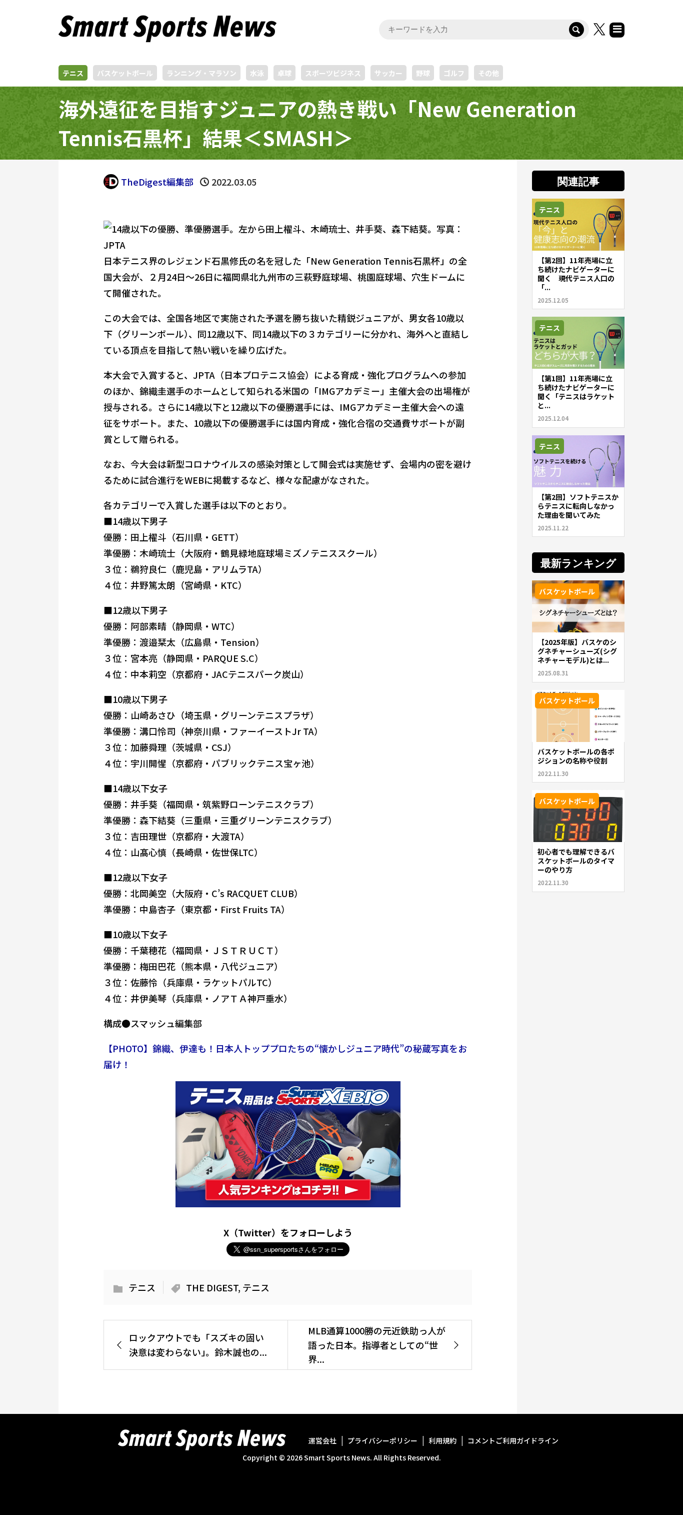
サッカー (388, 73)
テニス (73, 73)
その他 (488, 73)
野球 (423, 73)
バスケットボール (125, 73)
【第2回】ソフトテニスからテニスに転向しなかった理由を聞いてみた (578, 506)
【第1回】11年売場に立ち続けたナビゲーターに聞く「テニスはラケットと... (576, 391)
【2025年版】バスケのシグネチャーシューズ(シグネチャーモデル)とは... (577, 651)
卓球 (285, 73)
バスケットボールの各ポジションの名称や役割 (576, 756)
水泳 (257, 73)
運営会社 (322, 1440)
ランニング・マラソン (201, 73)
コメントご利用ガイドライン (513, 1440)
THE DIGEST (212, 1287)
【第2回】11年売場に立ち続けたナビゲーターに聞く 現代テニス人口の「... (576, 273)
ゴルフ (454, 73)
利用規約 (442, 1440)
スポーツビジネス (333, 73)
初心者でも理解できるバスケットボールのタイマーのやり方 (576, 861)
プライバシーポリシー (383, 1440)
